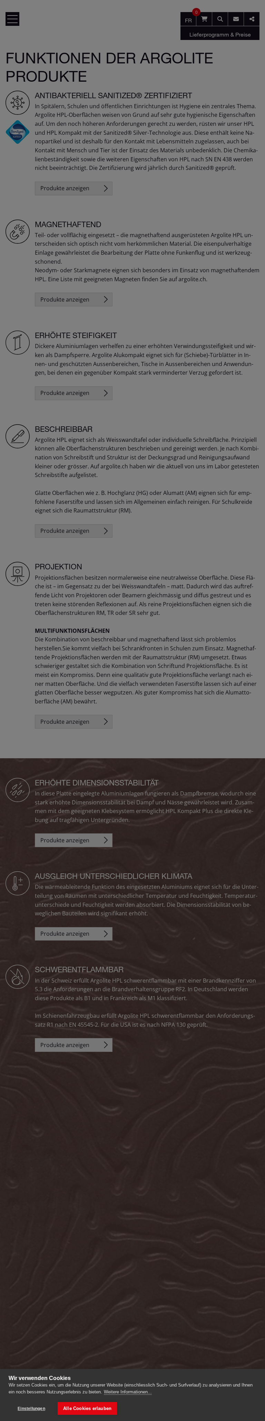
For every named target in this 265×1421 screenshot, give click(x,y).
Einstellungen (31, 1408)
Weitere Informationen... (128, 1391)
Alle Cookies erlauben (87, 1408)
